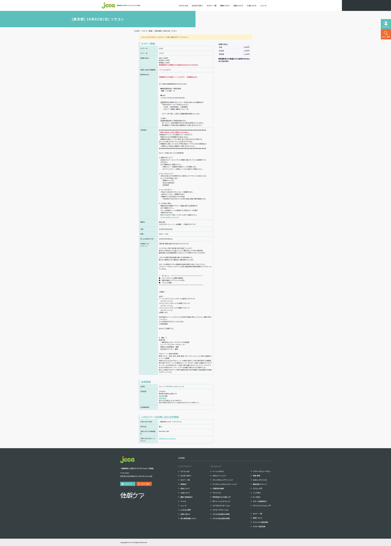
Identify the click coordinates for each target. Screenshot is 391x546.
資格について (225, 5)
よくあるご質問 (185, 510)
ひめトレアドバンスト (260, 480)
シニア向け (257, 492)
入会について (252, 5)
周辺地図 (162, 398)
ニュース (263, 5)
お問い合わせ (185, 514)
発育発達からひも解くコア (222, 497)
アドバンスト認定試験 (260, 522)
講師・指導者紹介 (186, 497)
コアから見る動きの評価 (221, 514)
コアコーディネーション (221, 510)
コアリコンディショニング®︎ (262, 505)
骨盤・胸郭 (256, 475)
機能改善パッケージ (260, 484)
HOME (181, 458)
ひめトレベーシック (219, 475)
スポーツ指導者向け (260, 501)
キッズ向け (256, 497)
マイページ (128, 484)
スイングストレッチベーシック (223, 480)
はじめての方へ (197, 5)
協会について (238, 5)
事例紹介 (183, 484)
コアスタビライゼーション (221, 505)
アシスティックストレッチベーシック (225, 484)
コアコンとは (183, 5)
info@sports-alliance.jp (167, 438)
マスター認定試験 (259, 526)
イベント (183, 501)
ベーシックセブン (218, 471)
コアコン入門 (257, 488)
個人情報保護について (188, 518)
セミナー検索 (145, 484)
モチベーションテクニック (221, 501)
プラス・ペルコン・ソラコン (262, 471)
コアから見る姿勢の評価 (221, 518)
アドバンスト (217, 492)
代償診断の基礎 (218, 488)
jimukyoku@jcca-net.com (169, 217)
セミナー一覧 (211, 5)
